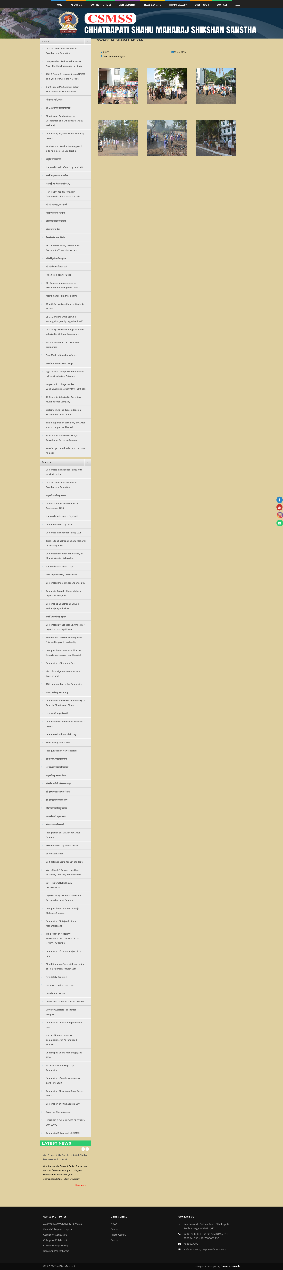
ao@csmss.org (192, 1249)
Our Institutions (100, 4)
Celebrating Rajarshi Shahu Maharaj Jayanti (65, 136)
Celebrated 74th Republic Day (61, 734)
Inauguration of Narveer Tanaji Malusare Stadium (62, 910)
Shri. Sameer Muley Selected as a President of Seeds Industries (63, 248)
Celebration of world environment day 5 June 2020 (63, 1080)
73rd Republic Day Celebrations (62, 845)
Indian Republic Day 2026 (59, 524)
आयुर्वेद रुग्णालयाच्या (53, 159)
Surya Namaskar (54, 853)
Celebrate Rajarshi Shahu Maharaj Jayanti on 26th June (64, 593)
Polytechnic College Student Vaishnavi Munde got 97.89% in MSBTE (65, 386)
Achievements (127, 4)
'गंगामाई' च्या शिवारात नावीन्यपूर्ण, (58, 183)
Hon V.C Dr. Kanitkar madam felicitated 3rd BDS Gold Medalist (63, 194)
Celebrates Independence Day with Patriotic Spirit (64, 472)
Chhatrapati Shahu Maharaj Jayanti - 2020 (65, 1055)
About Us (76, 4)
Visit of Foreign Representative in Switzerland (63, 673)
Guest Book (202, 4)
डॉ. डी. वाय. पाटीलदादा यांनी (56, 758)
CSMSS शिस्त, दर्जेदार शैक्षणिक (58, 107)
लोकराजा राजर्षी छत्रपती (55, 824)
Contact (222, 4)
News (114, 1223)
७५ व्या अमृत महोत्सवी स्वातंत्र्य (57, 767)
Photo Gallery (178, 4)
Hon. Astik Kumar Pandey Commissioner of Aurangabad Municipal (61, 1040)
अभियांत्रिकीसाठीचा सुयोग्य (56, 258)
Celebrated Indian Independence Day (65, 582)
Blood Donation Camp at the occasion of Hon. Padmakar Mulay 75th (65, 966)
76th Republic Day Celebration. (61, 574)
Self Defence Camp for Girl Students (64, 861)
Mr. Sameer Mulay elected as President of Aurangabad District (63, 285)
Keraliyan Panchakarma (56, 1250)
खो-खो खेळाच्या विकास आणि (56, 266)
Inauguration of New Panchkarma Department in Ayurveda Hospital (63, 652)
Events (115, 1229)
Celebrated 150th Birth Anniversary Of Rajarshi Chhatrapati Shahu (65, 703)
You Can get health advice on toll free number (65, 450)
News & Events (152, 4)
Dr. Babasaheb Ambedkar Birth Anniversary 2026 (62, 506)
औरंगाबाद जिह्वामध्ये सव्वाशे (56, 221)
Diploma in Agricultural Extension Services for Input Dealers (63, 412)
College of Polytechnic (55, 1240)
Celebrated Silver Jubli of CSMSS (63, 1132)
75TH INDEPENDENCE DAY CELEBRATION (59, 885)
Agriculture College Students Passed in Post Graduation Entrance (65, 374)
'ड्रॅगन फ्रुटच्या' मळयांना (55, 212)
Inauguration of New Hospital (61, 750)
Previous (83, 1149)
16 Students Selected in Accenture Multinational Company (64, 399)
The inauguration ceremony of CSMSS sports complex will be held (65, 425)
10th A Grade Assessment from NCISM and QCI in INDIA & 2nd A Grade (65, 76)
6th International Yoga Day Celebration (60, 1067)
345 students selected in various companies (62, 344)
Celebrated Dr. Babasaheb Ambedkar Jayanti (65, 724)
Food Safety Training (57, 692)
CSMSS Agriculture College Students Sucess (65, 306)
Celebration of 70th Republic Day (63, 1103)
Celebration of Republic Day (60, 663)
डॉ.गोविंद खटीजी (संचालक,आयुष (58, 783)
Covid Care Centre (55, 993)
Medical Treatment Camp (59, 363)
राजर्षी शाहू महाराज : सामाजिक (57, 175)
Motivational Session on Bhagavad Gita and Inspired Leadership (64, 640)
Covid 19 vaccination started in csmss (65, 1001)
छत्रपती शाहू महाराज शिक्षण (56, 775)
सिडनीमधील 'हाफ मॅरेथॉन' (56, 237)
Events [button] (46, 462)
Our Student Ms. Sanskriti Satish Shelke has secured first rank (62, 89)
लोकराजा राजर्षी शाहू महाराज (56, 808)
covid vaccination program (60, 985)
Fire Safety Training (56, 976)
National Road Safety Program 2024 (64, 167)
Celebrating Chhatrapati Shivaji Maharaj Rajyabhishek (62, 606)
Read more (80, 1172)
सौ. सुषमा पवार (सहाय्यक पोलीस (58, 791)
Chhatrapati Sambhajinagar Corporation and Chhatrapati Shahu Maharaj (64, 121)
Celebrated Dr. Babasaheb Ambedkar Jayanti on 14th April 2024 (65, 627)
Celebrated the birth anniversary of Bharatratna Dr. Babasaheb (64, 556)
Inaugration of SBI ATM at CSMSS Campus (63, 835)
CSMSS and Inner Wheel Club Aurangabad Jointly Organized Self (64, 319)
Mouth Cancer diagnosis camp (61, 295)
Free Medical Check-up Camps (61, 355)
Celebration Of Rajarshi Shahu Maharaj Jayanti (61, 923)
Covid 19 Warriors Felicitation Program (61, 1012)
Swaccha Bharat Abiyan (58, 1111)
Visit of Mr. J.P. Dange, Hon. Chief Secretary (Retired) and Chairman (63, 872)
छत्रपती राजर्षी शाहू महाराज (56, 495)
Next (87, 1149)
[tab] (65, 41)
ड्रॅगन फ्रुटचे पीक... (53, 229)
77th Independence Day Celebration (64, 684)
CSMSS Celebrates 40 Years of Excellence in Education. (61, 51)
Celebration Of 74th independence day (64, 1025)
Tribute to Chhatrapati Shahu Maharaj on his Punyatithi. (66, 543)
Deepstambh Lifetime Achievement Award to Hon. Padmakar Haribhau (64, 63)
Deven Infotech (230, 1266)
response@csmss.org (214, 1249)
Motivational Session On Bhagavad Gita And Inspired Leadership (64, 148)
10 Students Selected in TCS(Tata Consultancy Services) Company (63, 437)
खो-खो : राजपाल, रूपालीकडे (56, 204)
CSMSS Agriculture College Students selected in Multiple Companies (65, 332)
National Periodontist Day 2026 (62, 516)
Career (114, 1240)
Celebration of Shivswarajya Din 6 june (63, 953)
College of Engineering (55, 1245)
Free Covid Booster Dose (58, 274)
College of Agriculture (55, 1234)
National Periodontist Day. (59, 566)
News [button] (45, 41)
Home (59, 4)
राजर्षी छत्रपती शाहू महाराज (56, 616)
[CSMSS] (118, 86)
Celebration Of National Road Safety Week (65, 1093)
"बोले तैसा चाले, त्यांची (54, 99)
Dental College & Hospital (57, 1229)
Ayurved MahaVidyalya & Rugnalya (62, 1223)
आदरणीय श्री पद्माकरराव (56, 816)
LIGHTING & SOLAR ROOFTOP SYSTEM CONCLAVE (65, 1122)
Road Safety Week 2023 (58, 742)
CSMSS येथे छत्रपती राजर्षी (57, 713)
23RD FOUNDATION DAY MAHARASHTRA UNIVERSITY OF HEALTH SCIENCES (62, 938)
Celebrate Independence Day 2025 (63, 532)
